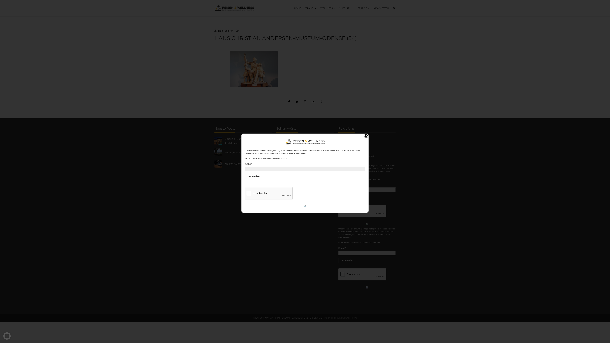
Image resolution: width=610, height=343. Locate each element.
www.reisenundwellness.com (274, 159)
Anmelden (254, 176)
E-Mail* (248, 164)
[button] (7, 336)
